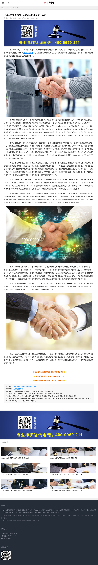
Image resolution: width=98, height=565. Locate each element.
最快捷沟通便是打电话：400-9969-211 (49, 376)
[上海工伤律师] (49, 4)
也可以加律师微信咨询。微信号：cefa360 (49, 381)
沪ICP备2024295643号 (33, 520)
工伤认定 (8, 8)
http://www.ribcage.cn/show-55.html (24, 386)
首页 (2, 8)
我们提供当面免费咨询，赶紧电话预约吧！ (49, 372)
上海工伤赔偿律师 (18, 389)
